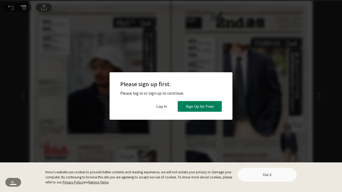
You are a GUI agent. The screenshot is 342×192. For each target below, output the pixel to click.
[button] (10, 7)
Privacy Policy (73, 182)
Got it (267, 175)
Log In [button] (161, 106)
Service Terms (98, 182)
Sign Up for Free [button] (200, 106)
